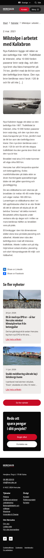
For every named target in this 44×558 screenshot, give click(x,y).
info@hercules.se (9, 482)
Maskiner (6, 511)
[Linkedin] (11, 539)
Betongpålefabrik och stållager (11, 507)
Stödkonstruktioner (10, 499)
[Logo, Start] (8, 9)
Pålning (6, 496)
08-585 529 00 (8, 479)
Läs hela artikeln (13, 339)
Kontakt (24, 9)
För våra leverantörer (11, 529)
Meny (34, 9)
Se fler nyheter (22, 402)
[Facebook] (5, 539)
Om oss (6, 523)
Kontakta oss (22, 444)
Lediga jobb (7, 526)
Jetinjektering (8, 502)
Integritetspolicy (29, 547)
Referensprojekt (29, 499)
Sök (39, 2)
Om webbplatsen (8, 550)
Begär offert (22, 437)
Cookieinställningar (8, 547)
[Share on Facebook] (13, 273)
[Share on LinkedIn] (13, 269)
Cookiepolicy (19, 547)
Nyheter (26, 502)
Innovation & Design (10, 514)
